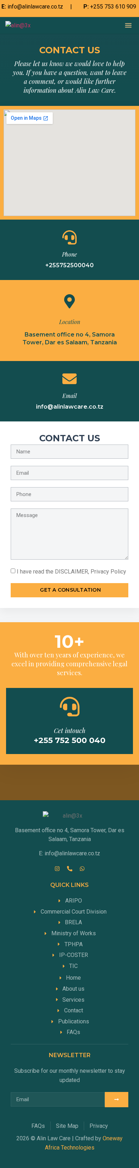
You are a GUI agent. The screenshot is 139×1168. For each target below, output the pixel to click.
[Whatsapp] (82, 868)
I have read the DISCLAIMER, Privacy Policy (71, 571)
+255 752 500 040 (69, 740)
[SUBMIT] (116, 1099)
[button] (128, 25)
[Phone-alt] (69, 868)
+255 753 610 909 (113, 6)
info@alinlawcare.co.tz (35, 6)
